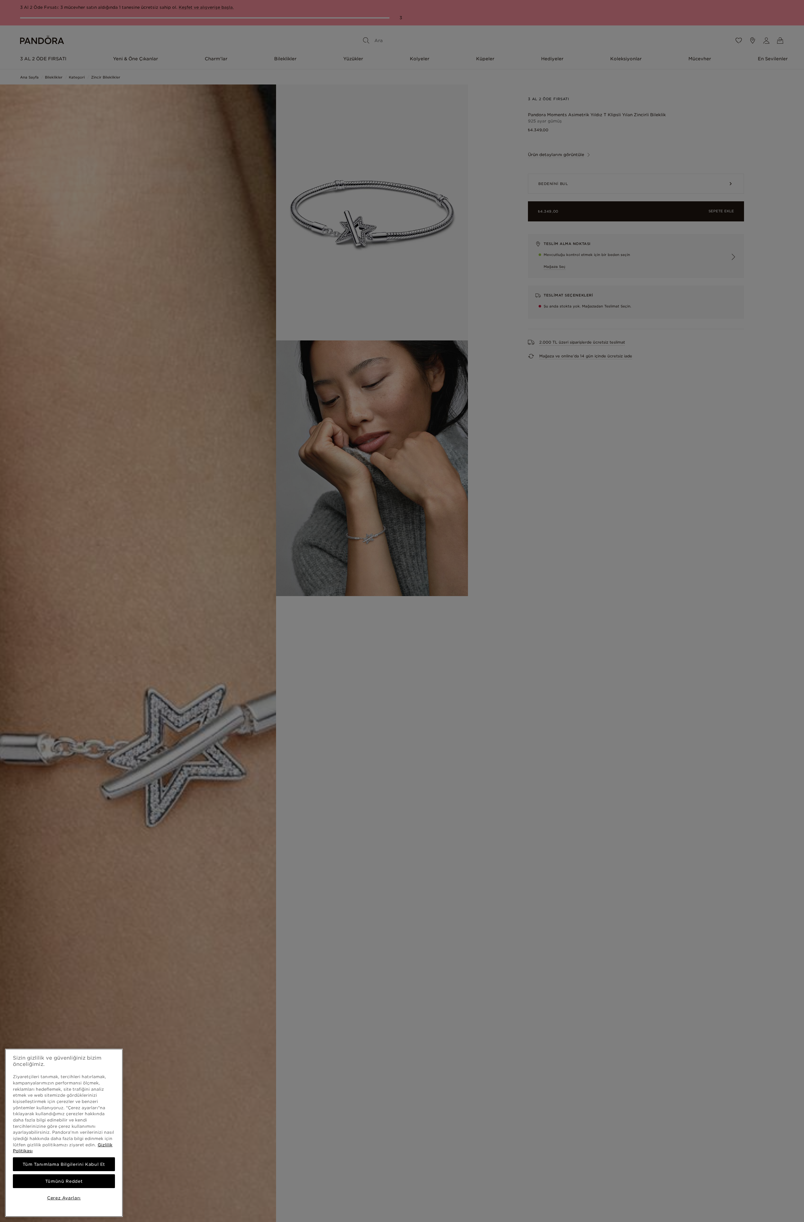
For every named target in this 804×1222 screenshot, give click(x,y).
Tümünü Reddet (64, 1181)
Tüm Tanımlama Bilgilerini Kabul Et (64, 1164)
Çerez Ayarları (64, 1197)
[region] (64, 1133)
